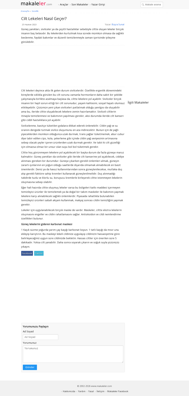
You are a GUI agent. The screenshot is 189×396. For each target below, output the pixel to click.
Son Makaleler (80, 4)
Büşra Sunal (118, 24)
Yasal (91, 391)
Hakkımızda (69, 391)
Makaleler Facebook (117, 391)
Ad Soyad (28, 331)
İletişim (100, 391)
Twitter (39, 253)
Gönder (29, 367)
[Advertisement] (73, 66)
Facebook (27, 253)
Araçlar (64, 4)
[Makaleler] (38, 3)
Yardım (81, 391)
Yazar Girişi (98, 4)
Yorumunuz (30, 342)
